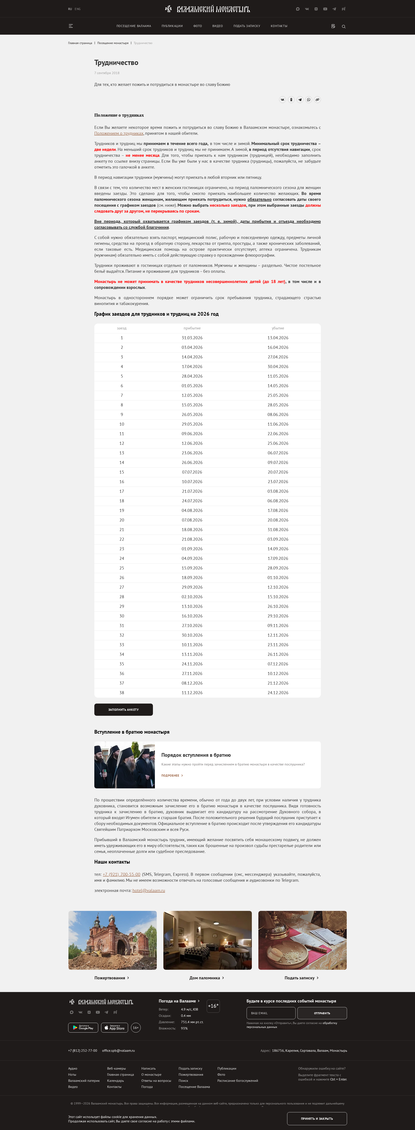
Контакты (279, 26)
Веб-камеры (116, 1068)
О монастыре (151, 1074)
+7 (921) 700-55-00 (121, 874)
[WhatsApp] (308, 99)
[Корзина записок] (333, 27)
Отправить (322, 1013)
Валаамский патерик (84, 1080)
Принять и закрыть (317, 1119)
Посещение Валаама (194, 1086)
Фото (197, 26)
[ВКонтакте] (282, 99)
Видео (217, 26)
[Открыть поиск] (343, 27)
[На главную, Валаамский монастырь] (207, 11)
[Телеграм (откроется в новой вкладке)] (334, 8)
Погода (147, 1086)
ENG (78, 9)
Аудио (72, 1068)
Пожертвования (191, 1074)
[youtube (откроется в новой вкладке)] (325, 8)
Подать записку (247, 26)
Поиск (183, 1080)
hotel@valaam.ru (148, 890)
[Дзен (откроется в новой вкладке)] (316, 8)
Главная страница (120, 1074)
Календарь (115, 1080)
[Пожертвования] (112, 941)
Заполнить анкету (123, 710)
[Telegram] (299, 99)
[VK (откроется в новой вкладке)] (306, 8)
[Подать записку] (302, 941)
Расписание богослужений (237, 1080)
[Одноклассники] (291, 99)
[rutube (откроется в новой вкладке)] (343, 8)
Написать (148, 1068)
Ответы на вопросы (156, 1080)
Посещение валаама (134, 26)
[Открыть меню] (71, 26)
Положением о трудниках (118, 133)
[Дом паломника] (207, 941)
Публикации (172, 26)
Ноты (72, 1074)
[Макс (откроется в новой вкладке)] (297, 8)
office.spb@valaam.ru (118, 1050)
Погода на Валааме (177, 1001)
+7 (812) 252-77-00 (82, 1050)
